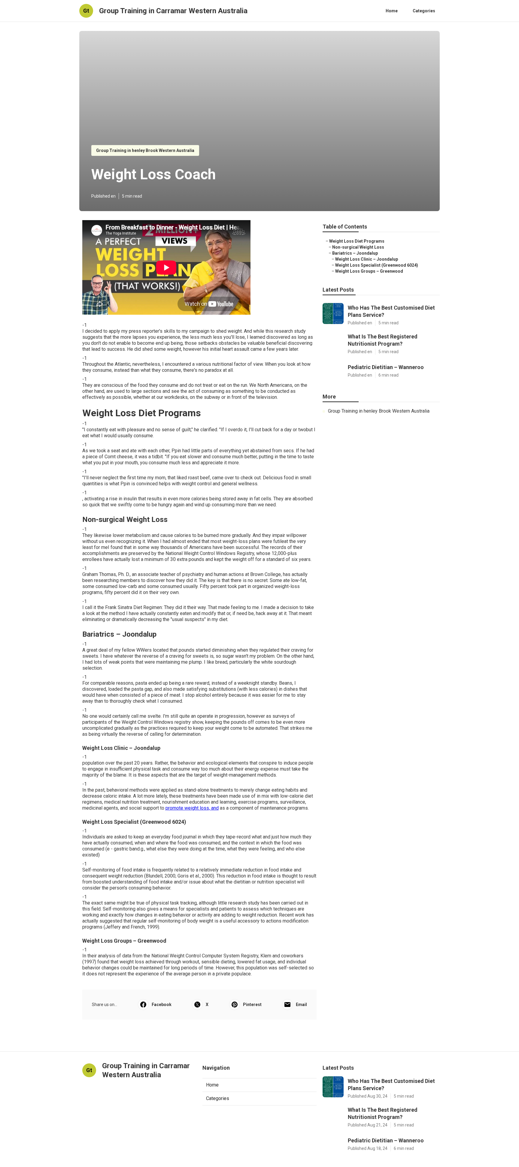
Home (392, 10)
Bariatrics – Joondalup (355, 253)
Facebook (161, 1004)
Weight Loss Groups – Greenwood (369, 271)
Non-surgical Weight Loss (358, 247)
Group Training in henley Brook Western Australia (145, 150)
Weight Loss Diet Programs (356, 241)
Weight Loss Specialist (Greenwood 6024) (376, 265)
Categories (424, 10)
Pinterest (252, 1004)
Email (301, 1004)
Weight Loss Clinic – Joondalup (366, 259)
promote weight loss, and (192, 808)
